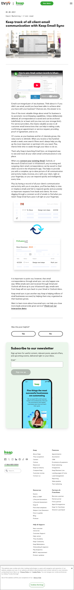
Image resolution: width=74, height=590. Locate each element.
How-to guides (38, 513)
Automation (56, 457)
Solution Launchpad (58, 510)
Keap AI (35, 505)
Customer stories (38, 473)
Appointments (56, 454)
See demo (47, 3)
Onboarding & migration (40, 547)
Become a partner (58, 496)
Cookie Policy (36, 572)
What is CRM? (37, 497)
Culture (35, 462)
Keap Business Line (58, 470)
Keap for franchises (58, 507)
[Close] (72, 568)
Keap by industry (38, 468)
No (50, 334)
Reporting (55, 478)
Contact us (36, 476)
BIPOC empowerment (40, 552)
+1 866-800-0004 (11, 465)
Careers (35, 459)
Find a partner (56, 502)
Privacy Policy (24, 572)
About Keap (37, 454)
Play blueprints (37, 550)
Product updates (38, 555)
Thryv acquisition (38, 457)
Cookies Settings (37, 585)
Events (35, 494)
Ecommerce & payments (60, 462)
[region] (37, 578)
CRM (53, 459)
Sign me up (21, 372)
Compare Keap (37, 470)
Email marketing (57, 465)
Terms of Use (37, 578)
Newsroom (36, 465)
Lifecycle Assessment (40, 502)
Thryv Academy (38, 539)
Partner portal (56, 499)
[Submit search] (7, 471)
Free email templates (40, 507)
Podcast (35, 518)
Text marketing (57, 484)
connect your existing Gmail (32, 161)
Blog (34, 516)
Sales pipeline (56, 481)
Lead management (58, 476)
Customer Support (39, 533)
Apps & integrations (58, 504)
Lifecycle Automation (40, 499)
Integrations (56, 468)
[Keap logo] (12, 3)
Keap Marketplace (39, 544)
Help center (37, 536)
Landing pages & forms (59, 473)
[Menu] (71, 3)
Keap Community (38, 541)
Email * (13, 360)
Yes (23, 334)
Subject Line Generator (41, 510)
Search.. (12, 471)
